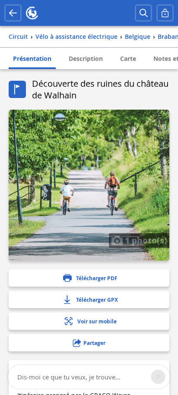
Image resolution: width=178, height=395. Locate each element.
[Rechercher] (143, 13)
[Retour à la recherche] (13, 13)
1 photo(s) (145, 240)
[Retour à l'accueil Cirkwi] (32, 13)
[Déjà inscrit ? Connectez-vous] (165, 13)
